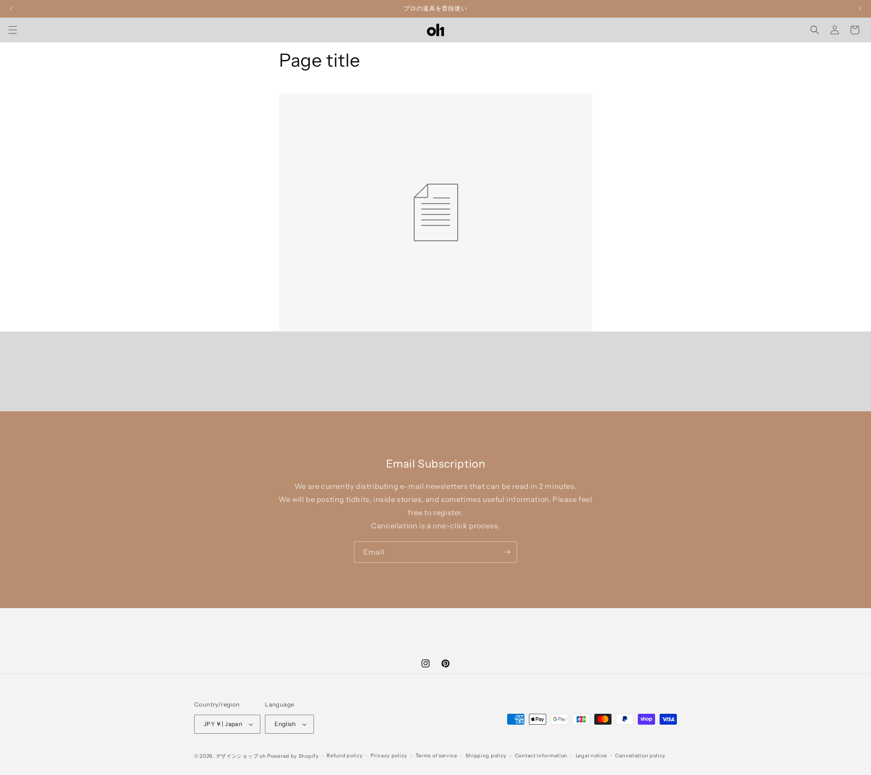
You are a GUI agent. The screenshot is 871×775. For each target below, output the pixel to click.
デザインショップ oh (241, 756)
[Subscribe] (507, 552)
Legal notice (591, 755)
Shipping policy (486, 755)
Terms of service (436, 755)
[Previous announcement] (11, 8)
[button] (13, 30)
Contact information (541, 755)
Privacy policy (389, 755)
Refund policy (344, 755)
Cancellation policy (640, 755)
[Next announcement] (860, 8)
